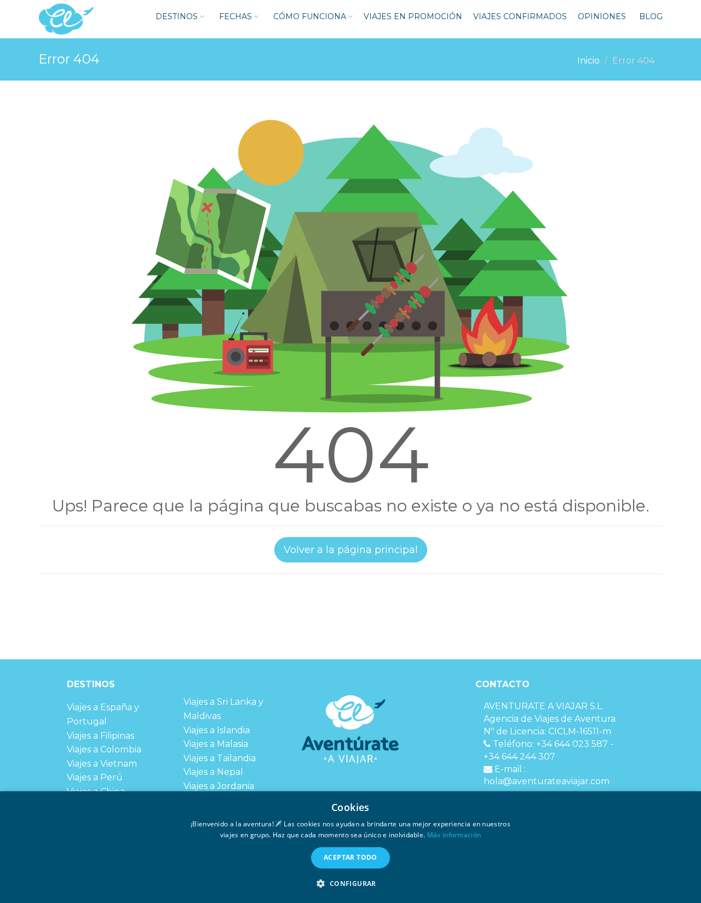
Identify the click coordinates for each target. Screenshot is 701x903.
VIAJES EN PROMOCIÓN (413, 16)
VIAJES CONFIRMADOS (520, 16)
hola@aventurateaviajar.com (547, 781)
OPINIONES (602, 16)
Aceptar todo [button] (350, 857)
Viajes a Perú (95, 777)
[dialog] (350, 847)
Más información (454, 834)
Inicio (588, 60)
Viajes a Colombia (104, 749)
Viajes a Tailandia (219, 758)
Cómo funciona (308, 16)
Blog (650, 16)
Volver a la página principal (351, 550)
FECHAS (234, 16)
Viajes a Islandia (216, 730)
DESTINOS (175, 16)
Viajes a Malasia (215, 744)
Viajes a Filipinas (100, 736)
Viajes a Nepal (213, 772)
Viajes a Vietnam (102, 763)
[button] (350, 883)
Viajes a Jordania (218, 786)
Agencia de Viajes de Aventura (550, 719)
